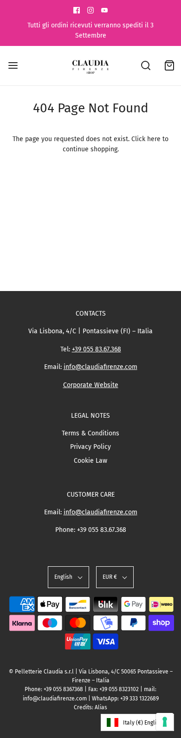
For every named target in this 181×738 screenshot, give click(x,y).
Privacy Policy (90, 447)
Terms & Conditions (90, 433)
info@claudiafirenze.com (100, 367)
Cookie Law (90, 461)
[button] (68, 577)
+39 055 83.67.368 (96, 349)
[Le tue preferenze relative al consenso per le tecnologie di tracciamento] (165, 722)
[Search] (146, 65)
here (154, 139)
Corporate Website (90, 385)
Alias (101, 707)
